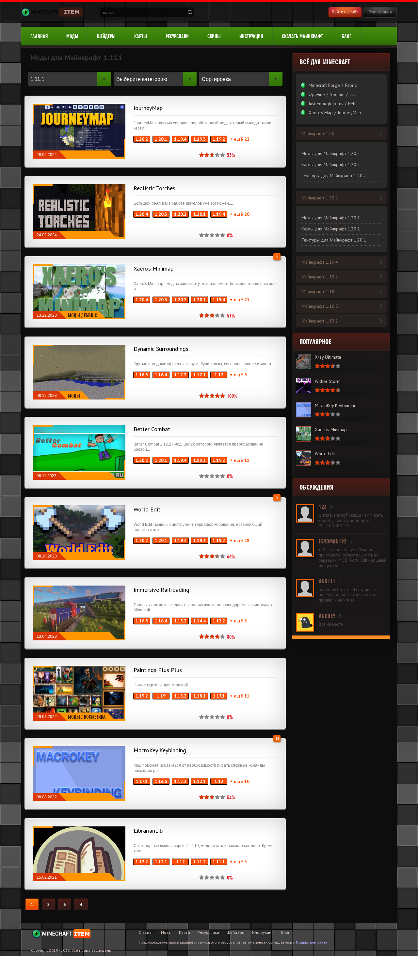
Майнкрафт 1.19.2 (320, 277)
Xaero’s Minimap (153, 268)
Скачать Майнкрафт (302, 36)
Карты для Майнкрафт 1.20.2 (330, 164)
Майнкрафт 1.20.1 (320, 198)
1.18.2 (180, 696)
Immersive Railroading (161, 589)
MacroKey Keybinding (160, 750)
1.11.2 (199, 862)
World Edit (147, 509)
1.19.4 (180, 139)
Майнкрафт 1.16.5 (320, 306)
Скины (214, 36)
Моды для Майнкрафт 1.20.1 (330, 218)
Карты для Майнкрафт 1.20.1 (330, 229)
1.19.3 (199, 139)
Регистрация (380, 12)
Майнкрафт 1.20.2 (320, 133)
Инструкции (251, 36)
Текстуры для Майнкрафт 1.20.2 (333, 176)
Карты (140, 36)
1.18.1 (199, 696)
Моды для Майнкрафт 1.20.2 (330, 153)
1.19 (161, 696)
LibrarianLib (148, 830)
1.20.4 (142, 214)
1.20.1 (161, 139)
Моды (72, 36)
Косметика (95, 717)
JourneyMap (148, 108)
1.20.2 (142, 139)
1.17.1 (219, 696)
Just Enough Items (326, 103)
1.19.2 (219, 139)
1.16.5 (142, 375)
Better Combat (152, 429)
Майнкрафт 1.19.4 (320, 262)
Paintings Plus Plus (158, 670)
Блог (346, 36)
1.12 (219, 375)
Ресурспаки (177, 36)
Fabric (90, 315)
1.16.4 (161, 375)
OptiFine (317, 94)
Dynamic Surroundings (161, 349)
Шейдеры (106, 36)
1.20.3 (161, 214)
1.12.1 (199, 375)
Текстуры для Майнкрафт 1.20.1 (333, 240)
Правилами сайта (311, 942)
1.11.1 (219, 862)
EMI (351, 103)
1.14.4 (199, 621)
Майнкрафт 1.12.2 (320, 321)
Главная (39, 36)
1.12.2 (180, 375)
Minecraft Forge (324, 85)
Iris (352, 94)
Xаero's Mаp (321, 113)
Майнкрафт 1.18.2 (320, 291)
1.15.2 (180, 621)
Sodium (337, 94)
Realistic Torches (154, 188)
